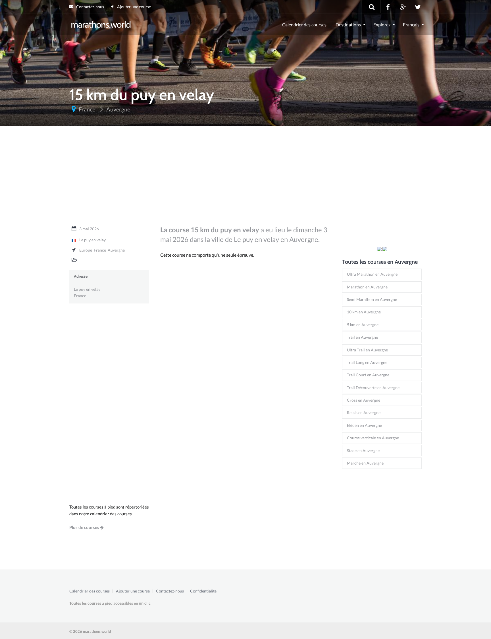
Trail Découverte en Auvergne (373, 387)
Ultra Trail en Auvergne (367, 349)
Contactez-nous (89, 6)
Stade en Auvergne (363, 450)
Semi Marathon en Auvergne (372, 299)
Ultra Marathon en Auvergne (372, 274)
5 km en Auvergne (362, 324)
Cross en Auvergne (363, 400)
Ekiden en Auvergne (364, 425)
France (100, 250)
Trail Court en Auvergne (368, 374)
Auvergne (116, 250)
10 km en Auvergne (364, 311)
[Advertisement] (245, 178)
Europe (85, 250)
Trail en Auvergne (362, 337)
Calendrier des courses (304, 24)
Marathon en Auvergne (367, 286)
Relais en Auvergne (363, 412)
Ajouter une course (133, 6)
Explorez (381, 24)
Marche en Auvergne (365, 463)
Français (411, 24)
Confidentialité (203, 591)
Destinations (348, 24)
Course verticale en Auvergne (373, 437)
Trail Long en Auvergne (367, 362)
